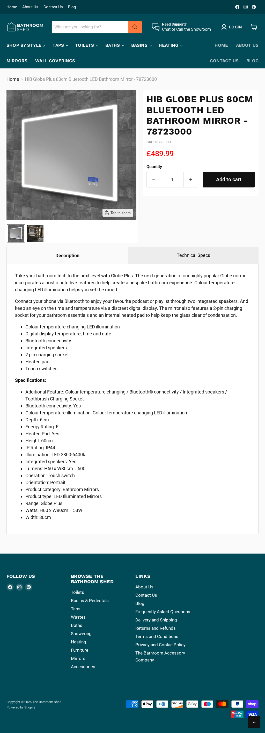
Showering (81, 633)
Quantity (154, 166)
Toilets (85, 45)
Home (11, 7)
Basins (140, 45)
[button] (16, 233)
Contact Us (53, 7)
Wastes (78, 617)
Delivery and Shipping (156, 619)
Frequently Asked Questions (162, 611)
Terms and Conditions (156, 636)
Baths (113, 45)
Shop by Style (24, 45)
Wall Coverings (55, 60)
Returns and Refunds (155, 628)
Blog (72, 7)
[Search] (135, 27)
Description (67, 255)
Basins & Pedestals (90, 600)
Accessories (83, 666)
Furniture (79, 650)
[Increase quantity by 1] (191, 179)
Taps (59, 45)
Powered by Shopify (20, 707)
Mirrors (16, 60)
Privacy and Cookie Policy (160, 644)
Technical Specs (193, 255)
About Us (30, 7)
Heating (169, 45)
